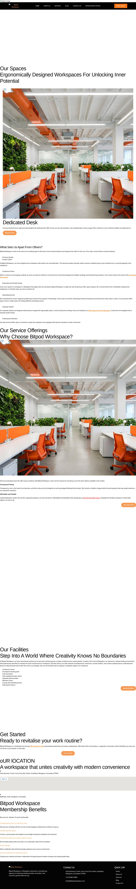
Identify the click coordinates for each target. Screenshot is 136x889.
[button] (1, 163)
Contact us (77, 6)
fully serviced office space (91, 498)
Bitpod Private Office (92, 6)
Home (37, 6)
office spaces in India (37, 746)
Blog (67, 6)
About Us (47, 6)
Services (58, 6)
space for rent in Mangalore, (101, 310)
